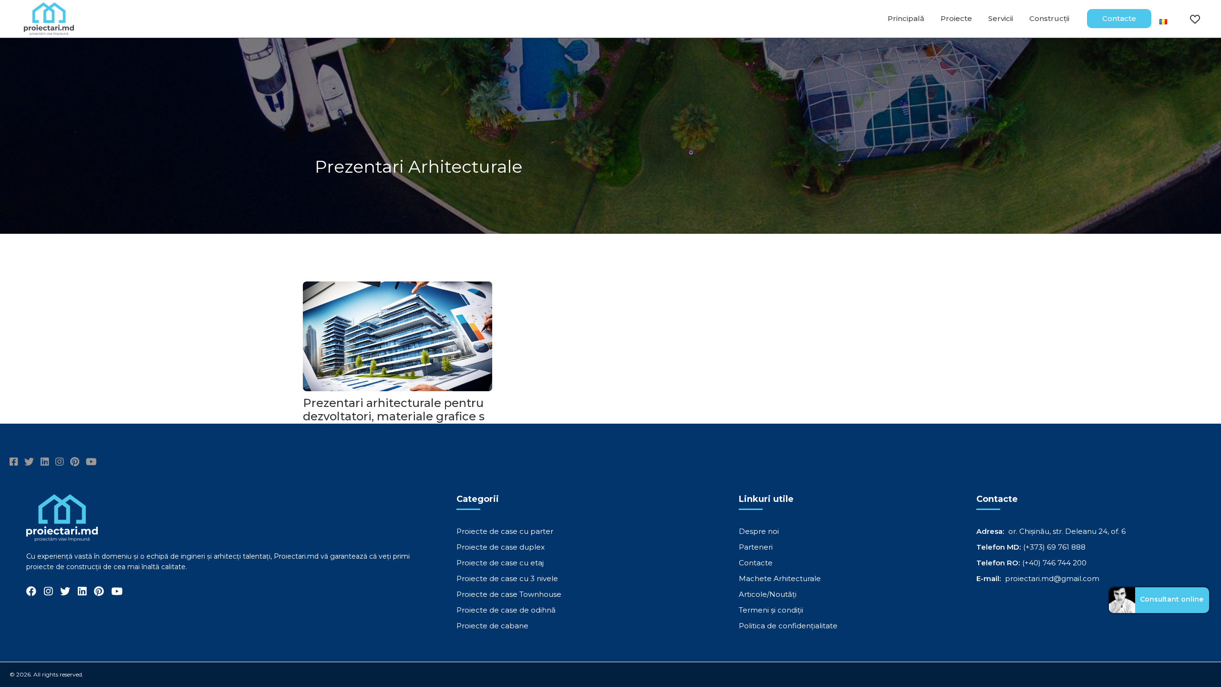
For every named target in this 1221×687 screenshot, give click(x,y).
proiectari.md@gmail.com (1052, 578)
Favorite (1189, 19)
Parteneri (756, 547)
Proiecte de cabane (492, 625)
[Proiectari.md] (49, 30)
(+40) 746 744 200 (1054, 562)
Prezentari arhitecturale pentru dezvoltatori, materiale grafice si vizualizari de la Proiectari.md (395, 416)
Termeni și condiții (771, 609)
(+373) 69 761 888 (1054, 547)
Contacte (1119, 18)
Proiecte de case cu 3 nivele (507, 578)
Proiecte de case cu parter (504, 531)
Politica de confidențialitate (788, 625)
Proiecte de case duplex (500, 547)
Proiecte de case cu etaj (500, 562)
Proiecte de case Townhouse (508, 594)
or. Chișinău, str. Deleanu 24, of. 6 (1067, 531)
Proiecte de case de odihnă (506, 609)
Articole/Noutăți (768, 594)
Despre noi (759, 531)
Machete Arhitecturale (780, 578)
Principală (906, 18)
